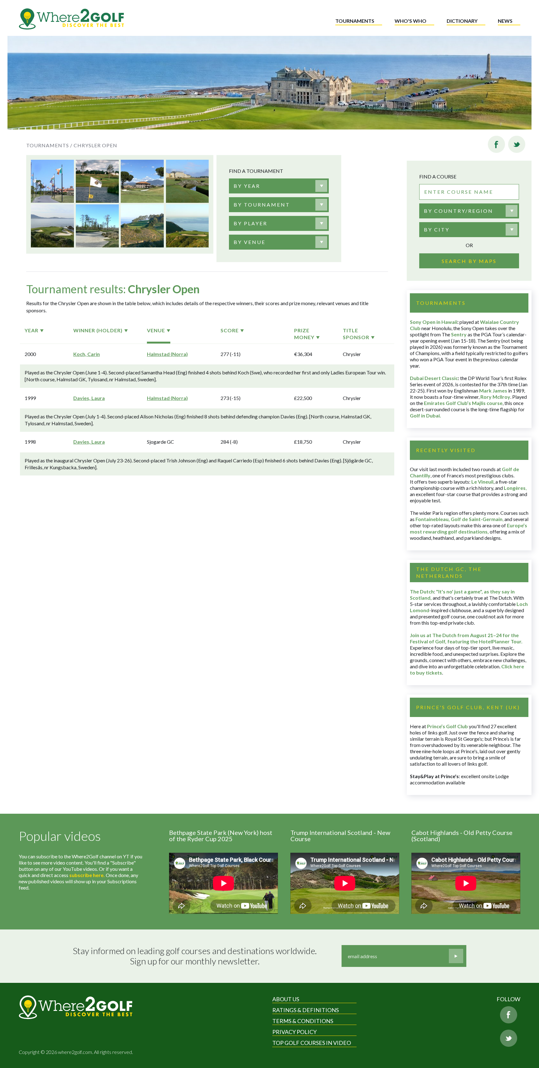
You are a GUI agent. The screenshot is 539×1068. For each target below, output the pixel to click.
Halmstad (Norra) (167, 354)
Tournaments (354, 21)
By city (436, 229)
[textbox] (247, 186)
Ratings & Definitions (305, 1010)
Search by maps (469, 261)
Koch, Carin (86, 354)
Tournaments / (49, 145)
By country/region (458, 211)
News (505, 21)
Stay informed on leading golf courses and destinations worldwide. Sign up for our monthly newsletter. (195, 956)
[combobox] (279, 185)
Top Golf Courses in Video (311, 1042)
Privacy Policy (294, 1031)
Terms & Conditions (302, 1020)
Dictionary (462, 21)
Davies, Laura (89, 398)
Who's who (410, 21)
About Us (285, 999)
